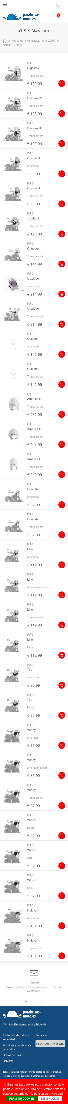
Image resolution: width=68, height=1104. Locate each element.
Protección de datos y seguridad (16, 1037)
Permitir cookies (22, 1098)
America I (33, 459)
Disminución (50, 1098)
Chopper (33, 248)
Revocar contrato (50, 1044)
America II (34, 429)
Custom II (33, 158)
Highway (33, 68)
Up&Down (34, 278)
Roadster (33, 489)
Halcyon (32, 910)
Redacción (42, 1035)
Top (29, 669)
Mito (30, 549)
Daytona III (34, 128)
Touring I (33, 218)
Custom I (33, 338)
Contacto (8, 1061)
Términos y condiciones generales (17, 1047)
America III (34, 399)
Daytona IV (34, 98)
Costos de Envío (12, 1055)
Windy (31, 730)
